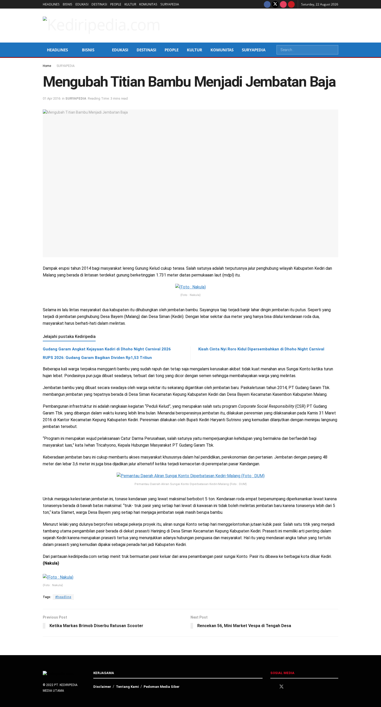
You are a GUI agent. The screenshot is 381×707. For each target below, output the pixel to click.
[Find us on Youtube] (291, 4)
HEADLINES (51, 4)
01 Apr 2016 (51, 98)
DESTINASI (99, 4)
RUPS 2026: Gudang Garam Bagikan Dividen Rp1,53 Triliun (97, 357)
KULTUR (130, 4)
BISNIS (67, 4)
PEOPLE (115, 4)
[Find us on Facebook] (267, 4)
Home (47, 66)
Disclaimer (102, 687)
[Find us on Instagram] (283, 4)
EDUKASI (81, 4)
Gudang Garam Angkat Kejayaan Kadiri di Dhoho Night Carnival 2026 (107, 349)
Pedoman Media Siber (162, 687)
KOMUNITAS (148, 4)
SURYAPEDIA (169, 4)
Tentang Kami (127, 687)
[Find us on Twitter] (275, 4)
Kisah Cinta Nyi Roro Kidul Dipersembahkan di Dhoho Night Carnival (261, 349)
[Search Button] (333, 49)
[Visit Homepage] (101, 25)
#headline (63, 597)
